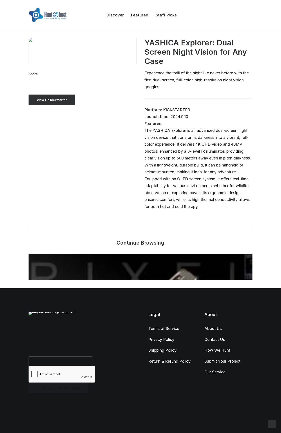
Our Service (214, 372)
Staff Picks (166, 15)
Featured (139, 15)
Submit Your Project (222, 361)
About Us (213, 328)
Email (35, 351)
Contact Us (214, 339)
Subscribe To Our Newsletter (58, 388)
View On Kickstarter (52, 100)
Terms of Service (163, 328)
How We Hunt (217, 350)
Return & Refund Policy (169, 361)
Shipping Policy (162, 350)
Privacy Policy (161, 339)
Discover (115, 15)
